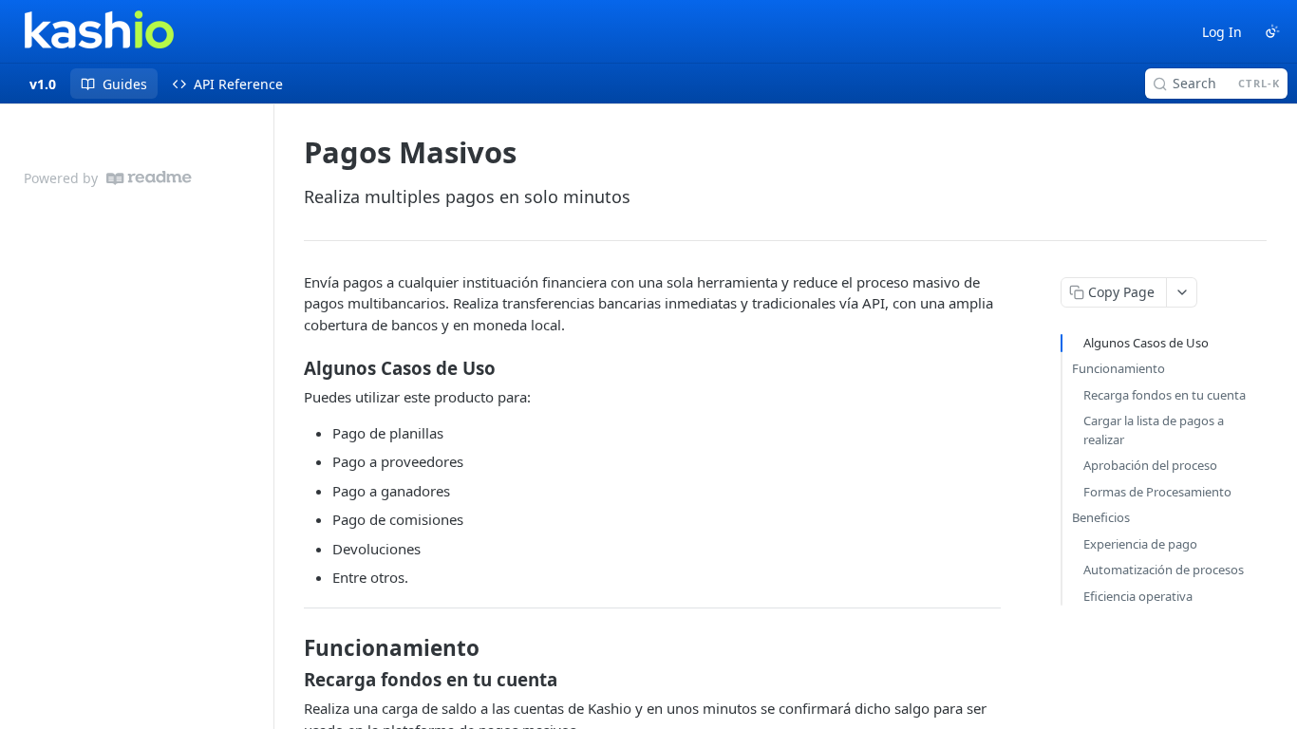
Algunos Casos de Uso (1146, 342)
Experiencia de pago (1140, 543)
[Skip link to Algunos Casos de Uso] (291, 368)
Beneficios (1101, 517)
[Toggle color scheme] (1272, 31)
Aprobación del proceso (1150, 465)
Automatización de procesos (1163, 569)
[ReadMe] (149, 178)
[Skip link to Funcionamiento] (291, 648)
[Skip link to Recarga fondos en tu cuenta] (291, 680)
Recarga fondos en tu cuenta (1164, 394)
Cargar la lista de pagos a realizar (1153, 430)
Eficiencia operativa (1138, 596)
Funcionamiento (1118, 368)
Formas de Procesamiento (1157, 491)
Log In (1222, 32)
